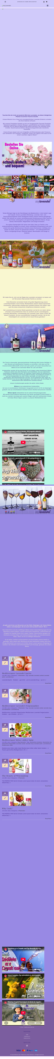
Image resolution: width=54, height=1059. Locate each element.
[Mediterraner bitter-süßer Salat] (20, 730)
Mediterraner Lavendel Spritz (18, 661)
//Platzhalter (20, 666)
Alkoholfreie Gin (47, 742)
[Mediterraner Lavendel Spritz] (20, 663)
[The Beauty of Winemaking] (20, 766)
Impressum (27, 1036)
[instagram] (5, 1)
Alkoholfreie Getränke (36, 742)
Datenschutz (27, 1038)
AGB (27, 1034)
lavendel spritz (38, 743)
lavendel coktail (38, 708)
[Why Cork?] (20, 799)
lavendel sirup (48, 708)
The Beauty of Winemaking (18, 764)
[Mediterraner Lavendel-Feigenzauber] (20, 696)
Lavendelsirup (10, 677)
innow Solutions (30, 1054)
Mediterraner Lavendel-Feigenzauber (18, 693)
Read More (48, 683)
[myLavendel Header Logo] (27, 1005)
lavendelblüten (6, 709)
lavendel (31, 675)
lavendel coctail (20, 743)
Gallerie (23, 661)
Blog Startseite (20, 733)
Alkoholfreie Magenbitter (9, 743)
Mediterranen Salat (7, 745)
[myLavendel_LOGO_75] (6, 5)
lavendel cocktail (39, 675)
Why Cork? (18, 797)
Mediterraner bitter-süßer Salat (18, 728)
